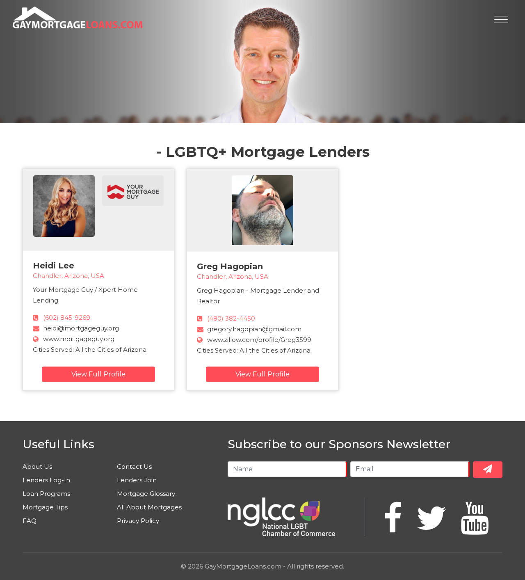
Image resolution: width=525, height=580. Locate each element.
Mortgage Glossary (146, 493)
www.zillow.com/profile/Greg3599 (259, 340)
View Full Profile (98, 374)
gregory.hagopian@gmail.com (254, 329)
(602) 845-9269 (66, 317)
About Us (37, 466)
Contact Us (134, 466)
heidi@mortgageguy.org (81, 328)
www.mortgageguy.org (78, 339)
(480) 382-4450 (231, 318)
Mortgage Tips (45, 507)
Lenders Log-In (46, 480)
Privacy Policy (138, 521)
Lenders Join (137, 480)
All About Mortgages (149, 507)
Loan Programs (46, 493)
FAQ (30, 521)
